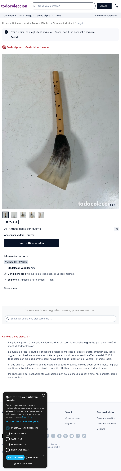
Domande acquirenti (106, 423)
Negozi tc (70, 423)
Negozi (30, 15)
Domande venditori (106, 418)
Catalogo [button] (9, 15)
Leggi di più (27, 417)
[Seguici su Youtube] (72, 436)
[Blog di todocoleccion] (84, 436)
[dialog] (25, 430)
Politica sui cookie (51, 447)
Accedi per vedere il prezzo (19, 235)
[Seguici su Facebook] (53, 436)
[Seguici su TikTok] (78, 436)
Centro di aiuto (105, 412)
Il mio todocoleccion (106, 15)
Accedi (14, 37)
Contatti (101, 429)
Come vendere (72, 418)
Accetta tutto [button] (15, 457)
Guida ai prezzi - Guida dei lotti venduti (28, 47)
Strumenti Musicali (63, 23)
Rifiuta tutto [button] (35, 457)
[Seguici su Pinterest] (65, 436)
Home (5, 23)
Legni (80, 23)
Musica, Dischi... (41, 23)
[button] (25, 421)
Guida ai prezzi (45, 15)
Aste (21, 15)
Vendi (59, 15)
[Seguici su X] (59, 436)
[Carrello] (117, 6)
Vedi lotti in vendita (31, 243)
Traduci (13, 222)
